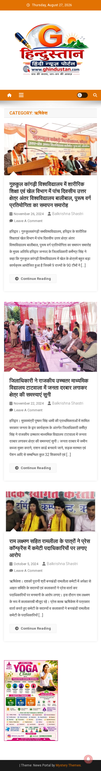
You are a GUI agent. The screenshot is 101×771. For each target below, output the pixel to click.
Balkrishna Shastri (67, 214)
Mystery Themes (68, 765)
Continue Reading (36, 279)
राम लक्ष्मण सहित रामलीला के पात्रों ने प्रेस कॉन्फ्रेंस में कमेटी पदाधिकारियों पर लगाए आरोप (49, 548)
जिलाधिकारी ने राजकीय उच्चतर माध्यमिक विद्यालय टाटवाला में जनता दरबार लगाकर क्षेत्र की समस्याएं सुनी (48, 387)
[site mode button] (82, 95)
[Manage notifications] (88, 759)
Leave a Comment (28, 221)
